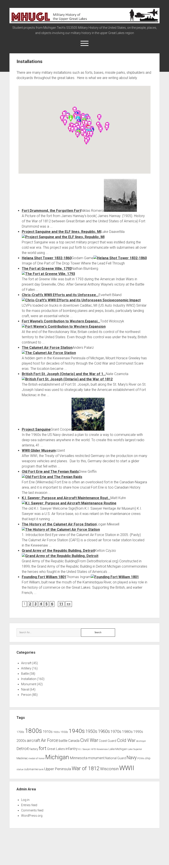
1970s (115, 731)
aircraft (33, 740)
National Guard (115, 758)
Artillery (26, 668)
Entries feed (29, 805)
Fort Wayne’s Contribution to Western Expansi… (61, 321)
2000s (21, 741)
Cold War (126, 740)
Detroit (23, 748)
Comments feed (32, 810)
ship (148, 758)
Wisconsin (109, 768)
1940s (77, 730)
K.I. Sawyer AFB (87, 749)
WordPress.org (31, 815)
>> (69, 604)
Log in (25, 800)
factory (33, 749)
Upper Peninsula (57, 769)
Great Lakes (56, 749)
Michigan (57, 757)
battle (63, 741)
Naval (25, 689)
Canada (73, 741)
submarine (31, 769)
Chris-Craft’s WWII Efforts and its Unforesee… (60, 295)
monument (96, 758)
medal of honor (36, 758)
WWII (126, 768)
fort (42, 748)
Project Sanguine (36, 429)
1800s (33, 730)
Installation (28, 679)
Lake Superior (135, 749)
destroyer (141, 741)
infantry (72, 749)
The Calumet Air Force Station (47, 347)
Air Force (49, 740)
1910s (48, 731)
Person (26, 694)
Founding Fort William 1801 (44, 577)
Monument (28, 684)
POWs (140, 758)
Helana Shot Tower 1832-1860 (47, 258)
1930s (64, 732)
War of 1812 (85, 768)
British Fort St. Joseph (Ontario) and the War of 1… (64, 374)
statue (20, 769)
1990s (138, 732)
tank (41, 769)
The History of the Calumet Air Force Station (59, 524)
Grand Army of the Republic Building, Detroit (58, 550)
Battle (25, 673)
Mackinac (22, 758)
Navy (132, 757)
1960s (104, 731)
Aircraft (26, 663)
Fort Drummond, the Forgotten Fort (51, 211)
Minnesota (78, 758)
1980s (127, 731)
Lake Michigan (117, 749)
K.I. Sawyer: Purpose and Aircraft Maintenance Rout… (66, 498)
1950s (91, 731)
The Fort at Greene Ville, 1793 (47, 268)
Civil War (89, 740)
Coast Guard (107, 741)
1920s (56, 732)
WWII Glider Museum (39, 450)
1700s (20, 732)
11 (61, 604)
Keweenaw (102, 749)
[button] (101, 130)
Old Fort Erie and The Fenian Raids (50, 471)
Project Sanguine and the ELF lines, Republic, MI (61, 232)
